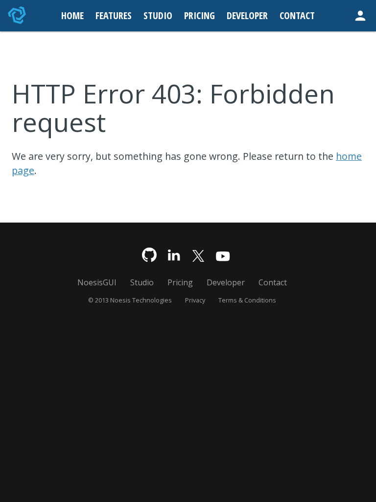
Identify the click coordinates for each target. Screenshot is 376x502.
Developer (226, 282)
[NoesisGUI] (17, 15)
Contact (272, 282)
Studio (142, 282)
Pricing (180, 282)
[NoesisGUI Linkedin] (173, 255)
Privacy (195, 300)
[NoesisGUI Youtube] (222, 255)
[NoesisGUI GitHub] (149, 255)
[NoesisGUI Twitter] (198, 255)
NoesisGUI (97, 282)
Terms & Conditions (247, 300)
